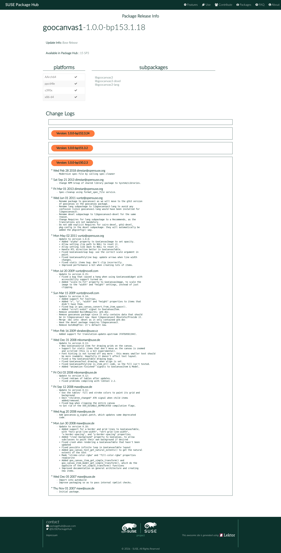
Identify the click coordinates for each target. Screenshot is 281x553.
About (275, 4)
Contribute (225, 4)
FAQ (261, 4)
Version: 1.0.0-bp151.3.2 (72, 148)
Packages (245, 4)
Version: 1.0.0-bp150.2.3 (72, 162)
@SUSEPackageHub (60, 529)
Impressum (51, 535)
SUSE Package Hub (22, 5)
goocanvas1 (63, 27)
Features (192, 4)
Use (208, 4)
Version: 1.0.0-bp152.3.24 (72, 133)
